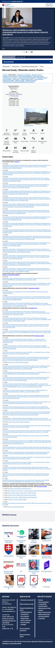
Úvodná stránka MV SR (8, 57)
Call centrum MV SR (43, 616)
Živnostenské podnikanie (25, 76)
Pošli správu (16, 95)
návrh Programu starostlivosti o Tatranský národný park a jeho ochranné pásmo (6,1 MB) (29, 490)
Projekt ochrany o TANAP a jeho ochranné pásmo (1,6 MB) (22, 495)
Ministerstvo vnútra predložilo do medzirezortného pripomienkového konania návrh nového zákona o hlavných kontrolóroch (25, 32)
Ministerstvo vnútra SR (27, 600)
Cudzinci (40, 610)
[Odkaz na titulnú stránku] (8, 5)
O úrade (5, 75)
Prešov (41, 66)
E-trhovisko (41, 618)
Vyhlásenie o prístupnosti (45, 641)
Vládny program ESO (44, 614)
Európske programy (26, 612)
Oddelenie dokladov (31, 80)
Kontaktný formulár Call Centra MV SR (9, 621)
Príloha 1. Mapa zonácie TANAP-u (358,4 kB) (18, 422)
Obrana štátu (16, 79)
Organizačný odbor (42, 77)
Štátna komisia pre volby (27, 604)
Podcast (40, 600)
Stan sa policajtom (43, 602)
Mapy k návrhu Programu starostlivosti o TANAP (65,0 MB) (22, 493)
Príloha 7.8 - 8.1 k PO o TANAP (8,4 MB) (17, 499)
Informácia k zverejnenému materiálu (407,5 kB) (19, 488)
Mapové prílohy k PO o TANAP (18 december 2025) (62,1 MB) (22, 497)
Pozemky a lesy (7, 77)
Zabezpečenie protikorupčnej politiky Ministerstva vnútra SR (18, 82)
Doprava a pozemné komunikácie (27, 77)
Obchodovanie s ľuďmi (44, 608)
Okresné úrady (19, 57)
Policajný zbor (25, 614)
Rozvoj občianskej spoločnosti (25, 629)
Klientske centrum (36, 75)
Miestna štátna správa (44, 612)
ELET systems (27, 641)
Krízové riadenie (7, 79)
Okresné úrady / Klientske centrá (29, 66)
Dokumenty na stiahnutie (23, 75)
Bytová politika (39, 79)
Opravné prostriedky (8, 80)
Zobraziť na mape (28, 125)
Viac (4, 48)
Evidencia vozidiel (19, 80)
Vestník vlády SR (42, 606)
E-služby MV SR (42, 604)
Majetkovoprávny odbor (27, 79)
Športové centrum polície (25, 635)
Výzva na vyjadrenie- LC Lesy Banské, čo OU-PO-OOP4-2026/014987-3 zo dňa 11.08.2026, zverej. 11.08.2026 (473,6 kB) (25, 292)
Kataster (14, 77)
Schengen (23, 624)
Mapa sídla (35, 641)
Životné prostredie (38, 76)
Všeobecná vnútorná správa (10, 76)
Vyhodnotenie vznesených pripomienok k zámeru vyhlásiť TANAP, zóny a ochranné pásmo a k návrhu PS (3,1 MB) (27, 503)
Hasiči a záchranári (26, 620)
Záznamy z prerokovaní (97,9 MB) (16, 506)
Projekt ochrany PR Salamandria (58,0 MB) (18, 362)
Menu (49, 5)
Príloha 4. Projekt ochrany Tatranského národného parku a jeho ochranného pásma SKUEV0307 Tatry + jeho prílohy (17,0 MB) (26, 436)
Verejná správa (25, 618)
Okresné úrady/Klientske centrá (26, 609)
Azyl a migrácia (25, 616)
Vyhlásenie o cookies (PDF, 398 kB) (12, 643)
